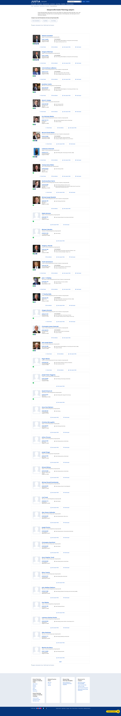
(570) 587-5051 (45, 394)
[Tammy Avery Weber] (36, 168)
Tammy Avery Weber (48, 165)
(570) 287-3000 (45, 441)
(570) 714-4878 (45, 39)
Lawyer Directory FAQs (82, 684)
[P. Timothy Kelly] (36, 297)
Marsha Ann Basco (47, 647)
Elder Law (49, 682)
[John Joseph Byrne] (36, 345)
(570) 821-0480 (45, 591)
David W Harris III (47, 391)
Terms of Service (75, 708)
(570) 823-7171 (45, 636)
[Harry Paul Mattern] (36, 410)
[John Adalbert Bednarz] (36, 590)
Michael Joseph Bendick (49, 197)
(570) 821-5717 (45, 152)
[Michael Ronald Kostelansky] (36, 485)
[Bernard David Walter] (36, 135)
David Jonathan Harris (48, 181)
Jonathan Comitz (47, 84)
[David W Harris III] (36, 394)
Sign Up (87, 1)
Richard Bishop (46, 467)
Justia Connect (58, 708)
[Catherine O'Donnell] (36, 151)
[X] (44, 708)
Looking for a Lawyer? (111, 711)
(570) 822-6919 (45, 168)
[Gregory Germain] (36, 313)
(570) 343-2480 (45, 346)
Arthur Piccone (46, 437)
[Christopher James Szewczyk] (36, 329)
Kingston (34, 686)
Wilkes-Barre (35, 683)
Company (67, 708)
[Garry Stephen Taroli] (36, 560)
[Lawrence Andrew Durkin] (36, 620)
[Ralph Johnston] (36, 216)
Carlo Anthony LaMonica (49, 68)
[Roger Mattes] (36, 361)
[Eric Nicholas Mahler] (36, 119)
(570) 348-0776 (45, 330)
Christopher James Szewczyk (50, 326)
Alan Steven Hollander (48, 512)
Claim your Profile (81, 686)
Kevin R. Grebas (46, 100)
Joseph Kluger (46, 452)
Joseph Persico (46, 527)
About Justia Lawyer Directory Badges (81, 683)
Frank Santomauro (47, 262)
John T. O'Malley (46, 278)
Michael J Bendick (47, 229)
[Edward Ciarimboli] (36, 38)
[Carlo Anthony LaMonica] (36, 71)
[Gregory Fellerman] (36, 55)
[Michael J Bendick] (36, 232)
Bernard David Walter (48, 132)
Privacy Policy (80, 708)
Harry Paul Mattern (47, 407)
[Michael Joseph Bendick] (36, 200)
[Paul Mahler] (36, 605)
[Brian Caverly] (36, 575)
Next (60, 661)
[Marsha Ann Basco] (36, 650)
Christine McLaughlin (48, 422)
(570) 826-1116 (45, 501)
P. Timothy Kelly (46, 294)
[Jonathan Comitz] (36, 87)
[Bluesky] (43, 708)
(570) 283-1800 (45, 606)
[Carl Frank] (36, 500)
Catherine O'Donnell (48, 148)
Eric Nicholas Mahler (48, 116)
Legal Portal (63, 708)
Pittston (34, 685)
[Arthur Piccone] (36, 440)
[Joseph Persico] (36, 530)
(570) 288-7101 (45, 217)
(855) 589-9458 (45, 87)
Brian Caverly (46, 572)
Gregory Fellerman (47, 52)
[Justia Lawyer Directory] (35, 1)
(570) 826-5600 (45, 516)
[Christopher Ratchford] (36, 545)
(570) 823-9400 (45, 184)
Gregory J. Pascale (47, 245)
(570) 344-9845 (45, 378)
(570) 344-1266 (45, 249)
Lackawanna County (36, 699)
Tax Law (49, 685)
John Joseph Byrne (47, 342)
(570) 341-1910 (45, 314)
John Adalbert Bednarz (48, 587)
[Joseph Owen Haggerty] (36, 378)
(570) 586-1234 (45, 281)
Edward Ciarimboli (47, 35)
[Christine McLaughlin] (36, 425)
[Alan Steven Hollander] (36, 515)
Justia (32, 6)
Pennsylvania (47, 6)
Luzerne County (36, 698)
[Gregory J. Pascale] (36, 248)
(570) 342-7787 (45, 265)
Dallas (34, 688)
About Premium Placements (83, 687)
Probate (49, 683)
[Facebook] (39, 708)
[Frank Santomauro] (36, 264)
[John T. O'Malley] (36, 281)
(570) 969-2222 (45, 362)
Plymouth (34, 689)
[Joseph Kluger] (36, 455)
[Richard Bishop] (36, 470)
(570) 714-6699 (45, 651)
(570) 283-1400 (45, 201)
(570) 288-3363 (45, 411)
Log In (84, 1)
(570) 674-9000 (45, 136)
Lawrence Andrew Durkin (49, 617)
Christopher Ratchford (48, 542)
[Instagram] (40, 708)
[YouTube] (38, 708)
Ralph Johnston (46, 213)
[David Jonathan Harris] (36, 184)
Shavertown (35, 691)
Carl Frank (45, 497)
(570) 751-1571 (45, 71)
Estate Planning (42, 6)
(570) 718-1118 (45, 120)
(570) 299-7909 (45, 104)
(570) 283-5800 (45, 486)
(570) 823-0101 (45, 576)
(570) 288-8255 (45, 426)
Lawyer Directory (36, 6)
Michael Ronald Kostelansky (50, 482)
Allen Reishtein (46, 632)
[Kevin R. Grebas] (36, 103)
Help (71, 708)
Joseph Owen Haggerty (48, 375)
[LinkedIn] (36, 708)
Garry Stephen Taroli (48, 557)
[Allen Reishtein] (36, 635)
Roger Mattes (46, 358)
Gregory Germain (47, 310)
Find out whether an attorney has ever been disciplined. (67, 683)
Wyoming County (36, 700)
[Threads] (42, 708)
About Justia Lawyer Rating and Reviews (83, 690)
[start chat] (118, 711)
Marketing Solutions (87, 708)
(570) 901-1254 (45, 233)
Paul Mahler (45, 602)
